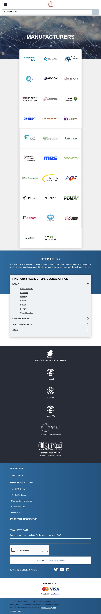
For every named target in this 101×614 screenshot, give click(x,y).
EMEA (15, 283)
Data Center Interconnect (21, 501)
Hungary (23, 297)
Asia (15, 330)
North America (22, 318)
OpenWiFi (15, 513)
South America (22, 324)
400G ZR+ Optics (18, 495)
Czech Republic (26, 289)
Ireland (23, 301)
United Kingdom (26, 313)
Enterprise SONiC (18, 507)
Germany (24, 293)
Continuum (55, 594)
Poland (23, 305)
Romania (23, 309)
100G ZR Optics (18, 489)
